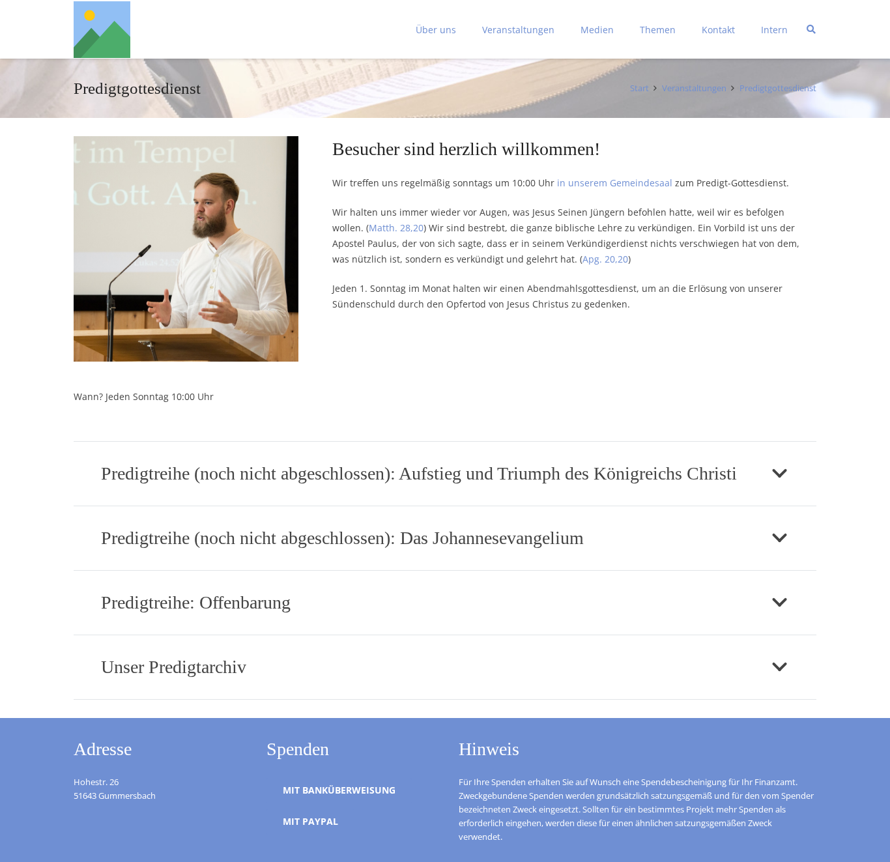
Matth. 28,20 (396, 228)
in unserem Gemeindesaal (614, 183)
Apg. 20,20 (605, 259)
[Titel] (102, 29)
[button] (464, 29)
